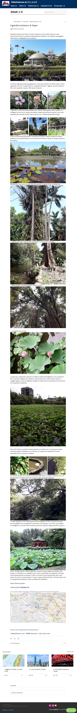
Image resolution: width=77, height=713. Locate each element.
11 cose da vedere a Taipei (37, 669)
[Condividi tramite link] (18, 638)
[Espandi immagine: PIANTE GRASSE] (19, 126)
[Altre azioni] (65, 21)
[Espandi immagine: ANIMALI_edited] (38, 465)
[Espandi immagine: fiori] (57, 100)
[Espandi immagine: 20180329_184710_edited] (19, 465)
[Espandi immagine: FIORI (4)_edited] (38, 100)
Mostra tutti (70, 651)
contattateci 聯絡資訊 (53, 709)
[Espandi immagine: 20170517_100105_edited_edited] (57, 465)
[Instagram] (50, 705)
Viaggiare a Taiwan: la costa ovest (13, 670)
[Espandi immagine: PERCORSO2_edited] (38, 126)
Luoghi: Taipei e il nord (44, 633)
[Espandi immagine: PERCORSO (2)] (57, 126)
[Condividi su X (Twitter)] (14, 638)
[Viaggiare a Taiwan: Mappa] (14, 660)
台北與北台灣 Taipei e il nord (18, 633)
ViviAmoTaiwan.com (18, 2)
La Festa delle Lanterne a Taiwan (61, 670)
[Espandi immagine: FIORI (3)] (19, 100)
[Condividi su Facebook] (11, 638)
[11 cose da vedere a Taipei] (38, 660)
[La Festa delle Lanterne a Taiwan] (62, 660)
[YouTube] (55, 705)
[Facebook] (53, 705)
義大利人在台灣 (31, 2)
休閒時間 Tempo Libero (31, 633)
